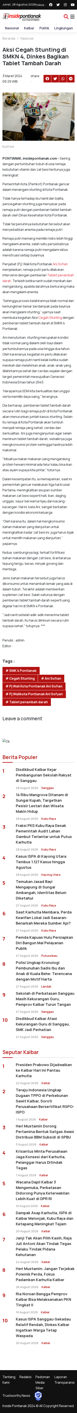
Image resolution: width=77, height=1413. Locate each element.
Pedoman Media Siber (43, 1382)
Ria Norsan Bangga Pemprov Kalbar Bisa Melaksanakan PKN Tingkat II (43, 1299)
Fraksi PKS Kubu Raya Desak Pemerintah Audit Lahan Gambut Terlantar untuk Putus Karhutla (44, 834)
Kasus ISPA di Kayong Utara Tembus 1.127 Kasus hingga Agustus (41, 862)
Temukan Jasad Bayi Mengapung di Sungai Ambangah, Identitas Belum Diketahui (41, 890)
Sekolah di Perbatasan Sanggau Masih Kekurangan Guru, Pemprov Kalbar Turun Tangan (45, 999)
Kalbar (29, 28)
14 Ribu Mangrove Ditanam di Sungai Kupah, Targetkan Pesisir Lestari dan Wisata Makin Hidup (42, 803)
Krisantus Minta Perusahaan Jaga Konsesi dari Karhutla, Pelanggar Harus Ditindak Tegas (41, 1159)
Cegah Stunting (50, 317)
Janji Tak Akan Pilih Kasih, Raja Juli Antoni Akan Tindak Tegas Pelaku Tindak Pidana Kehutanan (44, 1246)
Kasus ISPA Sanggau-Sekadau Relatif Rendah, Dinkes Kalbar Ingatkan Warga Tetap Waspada (43, 1327)
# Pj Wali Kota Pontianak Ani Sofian (34, 686)
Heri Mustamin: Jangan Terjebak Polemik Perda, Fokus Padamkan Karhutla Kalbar (45, 1274)
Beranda (8, 38)
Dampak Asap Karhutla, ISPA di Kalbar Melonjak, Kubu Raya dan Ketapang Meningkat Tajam (44, 1218)
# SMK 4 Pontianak (21, 670)
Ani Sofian (60, 264)
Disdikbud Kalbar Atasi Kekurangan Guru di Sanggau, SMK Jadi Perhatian (43, 1024)
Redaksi (25, 1377)
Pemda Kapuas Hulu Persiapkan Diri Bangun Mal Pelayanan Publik (44, 943)
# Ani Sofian (51, 678)
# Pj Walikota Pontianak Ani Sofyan (34, 694)
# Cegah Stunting (20, 678)
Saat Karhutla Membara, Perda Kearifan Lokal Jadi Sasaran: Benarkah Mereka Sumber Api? (44, 918)
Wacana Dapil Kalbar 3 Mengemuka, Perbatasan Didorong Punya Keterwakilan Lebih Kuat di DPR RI (42, 1190)
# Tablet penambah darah (27, 702)
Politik (44, 28)
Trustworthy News (16, 1395)
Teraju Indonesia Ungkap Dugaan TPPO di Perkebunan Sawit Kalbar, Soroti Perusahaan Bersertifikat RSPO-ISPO (45, 1101)
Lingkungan (63, 28)
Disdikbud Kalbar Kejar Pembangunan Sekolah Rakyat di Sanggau (43, 775)
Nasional (12, 28)
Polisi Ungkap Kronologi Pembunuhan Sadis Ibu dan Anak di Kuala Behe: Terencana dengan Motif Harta (44, 971)
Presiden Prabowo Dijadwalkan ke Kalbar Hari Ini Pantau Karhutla (44, 1070)
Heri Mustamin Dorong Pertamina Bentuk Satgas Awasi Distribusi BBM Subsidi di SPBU (45, 1132)
